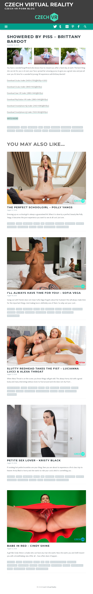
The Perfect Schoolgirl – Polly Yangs (40, 207)
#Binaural (55, 127)
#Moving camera (43, 391)
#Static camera (77, 130)
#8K (42, 223)
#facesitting (23, 565)
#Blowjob (59, 223)
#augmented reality (58, 562)
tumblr (61, 26)
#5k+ (40, 127)
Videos (23, 127)
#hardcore (12, 227)
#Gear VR (11, 130)
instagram (67, 26)
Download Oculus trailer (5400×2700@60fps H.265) (27, 80)
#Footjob (11, 312)
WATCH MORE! (12, 118)
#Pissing (38, 130)
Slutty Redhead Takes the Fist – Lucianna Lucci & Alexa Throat (43, 370)
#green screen (44, 565)
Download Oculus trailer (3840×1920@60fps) (24, 86)
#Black (58, 309)
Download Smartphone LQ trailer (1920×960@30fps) (27, 112)
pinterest (73, 26)
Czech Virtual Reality (49, 587)
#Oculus (19, 130)
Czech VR (11, 223)
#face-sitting (77, 127)
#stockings (12, 394)
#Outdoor (29, 130)
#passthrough (77, 565)
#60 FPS (46, 127)
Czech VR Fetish (13, 127)
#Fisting (75, 388)
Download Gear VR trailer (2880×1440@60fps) (25, 93)
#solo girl (65, 130)
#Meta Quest (22, 227)
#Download (65, 127)
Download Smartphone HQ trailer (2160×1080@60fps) (28, 105)
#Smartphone (54, 130)
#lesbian (19, 391)
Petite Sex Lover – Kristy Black (34, 460)
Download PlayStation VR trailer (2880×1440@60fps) (27, 99)
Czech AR (11, 562)
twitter (55, 26)
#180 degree (32, 127)
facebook (79, 26)
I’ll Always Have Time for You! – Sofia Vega (44, 292)
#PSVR (45, 130)
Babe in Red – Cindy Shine (28, 545)
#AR (47, 562)
